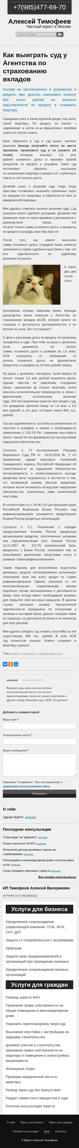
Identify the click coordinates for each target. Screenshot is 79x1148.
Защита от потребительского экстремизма (39, 940)
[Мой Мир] (16, 664)
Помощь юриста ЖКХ (23, 997)
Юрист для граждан (60, 1122)
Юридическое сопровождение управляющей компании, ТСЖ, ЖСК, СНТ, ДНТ (35, 927)
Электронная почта (17, 735)
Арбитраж (13, 948)
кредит (16, 653)
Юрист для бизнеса (32, 1122)
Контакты (60, 1131)
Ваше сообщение (16, 750)
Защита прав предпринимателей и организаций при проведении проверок (37, 958)
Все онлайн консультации (57, 877)
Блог (47, 1131)
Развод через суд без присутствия (33, 1090)
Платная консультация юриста (30, 1106)
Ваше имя (11, 719)
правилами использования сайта (26, 786)
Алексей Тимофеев (39, 23)
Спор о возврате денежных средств (32, 870)
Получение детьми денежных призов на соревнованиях (29, 852)
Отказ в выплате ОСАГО (24, 843)
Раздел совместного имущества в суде (37, 1098)
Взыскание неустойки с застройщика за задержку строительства (37, 1034)
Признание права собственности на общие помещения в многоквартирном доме (37, 1011)
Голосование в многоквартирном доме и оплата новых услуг (38, 862)
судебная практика (50, 653)
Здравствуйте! (19, 817)
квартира (28, 653)
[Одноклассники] (10, 664)
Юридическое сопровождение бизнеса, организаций (37, 972)
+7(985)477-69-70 (39, 7)
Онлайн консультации (25, 1131)
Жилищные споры (20, 1069)
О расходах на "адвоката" (25, 837)
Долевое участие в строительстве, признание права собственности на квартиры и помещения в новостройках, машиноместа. (38, 1053)
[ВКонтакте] (5, 664)
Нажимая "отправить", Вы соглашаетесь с (33, 784)
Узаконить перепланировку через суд (35, 1024)
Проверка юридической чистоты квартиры (31, 1079)
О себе (11, 1122)
